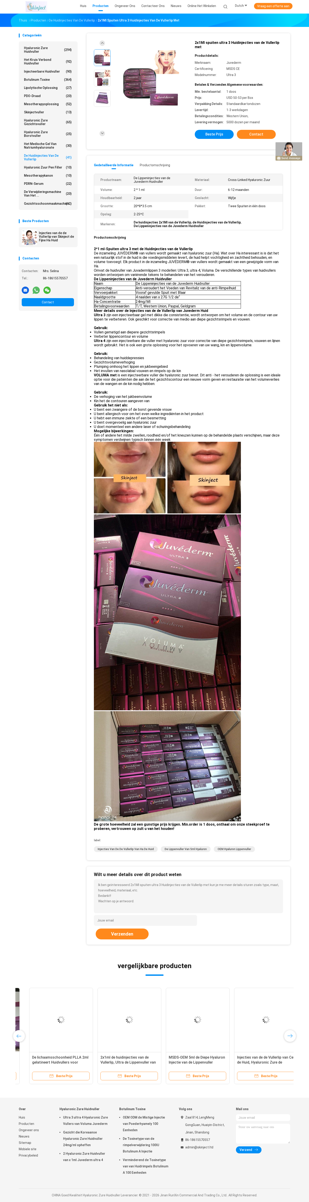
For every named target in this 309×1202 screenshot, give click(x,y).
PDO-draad (48, 96)
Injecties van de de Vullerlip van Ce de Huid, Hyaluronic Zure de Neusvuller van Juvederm (255, 1062)
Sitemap (25, 1143)
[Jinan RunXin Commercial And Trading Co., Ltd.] (36, 6)
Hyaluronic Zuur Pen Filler (48, 167)
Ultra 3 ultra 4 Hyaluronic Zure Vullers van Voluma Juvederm (85, 1121)
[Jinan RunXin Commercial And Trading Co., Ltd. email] (25, 290)
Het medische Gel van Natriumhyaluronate (48, 145)
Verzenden (122, 934)
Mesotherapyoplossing (48, 104)
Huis (22, 1117)
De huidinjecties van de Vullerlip (48, 157)
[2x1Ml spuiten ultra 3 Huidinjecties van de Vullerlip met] (151, 78)
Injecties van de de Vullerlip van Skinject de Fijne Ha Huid (56, 236)
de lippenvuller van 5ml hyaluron (186, 849)
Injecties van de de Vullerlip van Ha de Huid (126, 849)
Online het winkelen (202, 6)
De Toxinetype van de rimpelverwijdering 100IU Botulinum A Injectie (141, 1145)
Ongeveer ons (29, 1130)
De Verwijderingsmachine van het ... (48, 193)
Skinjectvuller (48, 112)
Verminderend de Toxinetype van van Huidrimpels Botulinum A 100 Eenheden (145, 1166)
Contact (48, 302)
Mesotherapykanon (48, 175)
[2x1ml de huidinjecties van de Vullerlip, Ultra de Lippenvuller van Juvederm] (119, 1019)
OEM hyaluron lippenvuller (234, 849)
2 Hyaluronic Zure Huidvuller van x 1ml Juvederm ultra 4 (84, 1157)
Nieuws (24, 1136)
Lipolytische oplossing (48, 88)
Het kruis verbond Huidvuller (48, 61)
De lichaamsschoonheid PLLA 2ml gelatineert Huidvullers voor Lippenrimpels (50, 1062)
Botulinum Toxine (48, 79)
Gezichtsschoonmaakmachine (48, 203)
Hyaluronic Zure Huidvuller (48, 49)
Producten (26, 1124)
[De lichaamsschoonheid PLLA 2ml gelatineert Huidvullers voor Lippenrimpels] (50, 1019)
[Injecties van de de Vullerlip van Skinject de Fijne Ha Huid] (29, 237)
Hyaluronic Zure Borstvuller (48, 134)
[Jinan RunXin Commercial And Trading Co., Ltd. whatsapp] (36, 290)
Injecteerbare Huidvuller (48, 71)
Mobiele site (27, 1149)
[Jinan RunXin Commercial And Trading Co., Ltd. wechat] (47, 290)
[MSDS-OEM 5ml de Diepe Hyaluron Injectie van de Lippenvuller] (187, 1019)
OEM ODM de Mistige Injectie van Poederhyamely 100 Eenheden (144, 1124)
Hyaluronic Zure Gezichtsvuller (48, 122)
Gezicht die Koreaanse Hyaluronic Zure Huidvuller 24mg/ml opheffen (83, 1139)
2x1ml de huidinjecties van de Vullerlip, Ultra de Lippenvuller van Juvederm (117, 1062)
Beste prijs (214, 134)
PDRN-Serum (48, 183)
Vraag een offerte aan (273, 6)
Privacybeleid (28, 1155)
